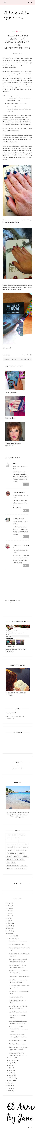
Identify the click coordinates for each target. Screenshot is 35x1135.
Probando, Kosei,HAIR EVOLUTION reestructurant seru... (18, 1029)
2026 (9, 903)
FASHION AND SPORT (19, 859)
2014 (9, 933)
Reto (17, 31)
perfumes (21, 853)
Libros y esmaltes (11, 393)
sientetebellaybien (21, 546)
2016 (9, 928)
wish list (9, 859)
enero (11, 1080)
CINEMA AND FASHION (12, 841)
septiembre (12, 1060)
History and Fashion (21, 850)
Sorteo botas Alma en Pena (17, 1040)
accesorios (10, 850)
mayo (11, 1070)
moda (15, 835)
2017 (9, 926)
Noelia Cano (18, 519)
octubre (11, 1058)
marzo (11, 1075)
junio (10, 1068)
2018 (9, 923)
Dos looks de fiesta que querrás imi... (13, 444)
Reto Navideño (10, 418)
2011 (9, 1088)
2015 (9, 931)
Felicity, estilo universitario (17, 1044)
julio (10, 1065)
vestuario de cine (11, 844)
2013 (9, 1083)
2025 (9, 905)
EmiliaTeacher (19, 492)
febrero (11, 1078)
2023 (9, 911)
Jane (16, 53)
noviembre (12, 938)
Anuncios (25, 856)
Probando (22, 835)
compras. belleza (11, 853)
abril (10, 1073)
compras (25, 847)
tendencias (16, 838)
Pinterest (8, 124)
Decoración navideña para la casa (19, 976)
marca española (23, 844)
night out (23, 865)
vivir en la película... (20, 868)
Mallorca (9, 868)
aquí (30, 63)
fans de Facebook (25, 122)
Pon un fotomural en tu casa (17, 941)
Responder (26, 484)
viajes (13, 862)
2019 (9, 921)
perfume (9, 856)
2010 (9, 1090)
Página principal (11, 713)
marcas (9, 835)
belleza (22, 841)
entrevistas (17, 856)
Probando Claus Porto (16, 997)
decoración (10, 847)
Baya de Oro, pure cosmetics (18, 1012)
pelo (8, 862)
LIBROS (8, 838)
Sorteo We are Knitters (16, 944)
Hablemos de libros (20, 153)
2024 (9, 908)
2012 (9, 1085)
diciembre (12, 936)
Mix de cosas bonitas (12, 865)
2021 (9, 916)
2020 (9, 918)
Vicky (15, 463)
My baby (18, 847)
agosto (11, 1063)
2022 (9, 913)
